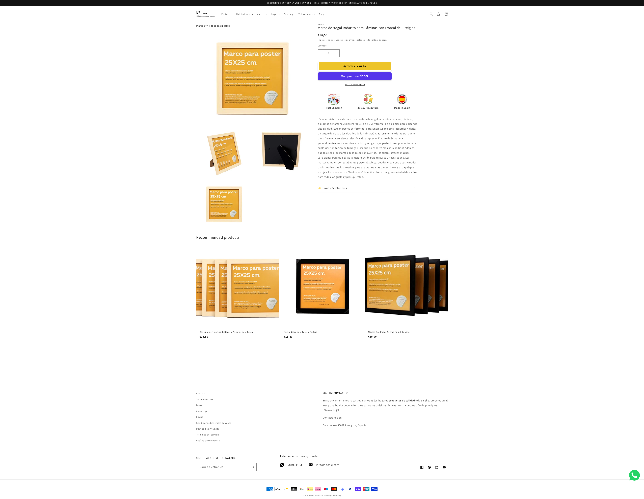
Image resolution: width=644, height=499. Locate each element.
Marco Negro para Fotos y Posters (300, 332)
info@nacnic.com (327, 465)
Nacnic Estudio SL (316, 495)
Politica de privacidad (208, 428)
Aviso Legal (202, 411)
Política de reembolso (208, 440)
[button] (226, 14)
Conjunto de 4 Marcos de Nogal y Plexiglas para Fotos (226, 332)
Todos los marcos (219, 25)
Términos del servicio (207, 434)
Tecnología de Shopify (332, 495)
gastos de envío (346, 39)
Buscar (200, 405)
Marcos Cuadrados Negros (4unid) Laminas (389, 332)
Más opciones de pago (355, 84)
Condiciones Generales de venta (213, 422)
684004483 (294, 465)
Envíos (199, 416)
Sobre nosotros (204, 399)
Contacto (201, 393)
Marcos (200, 25)
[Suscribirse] (252, 467)
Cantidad (322, 45)
